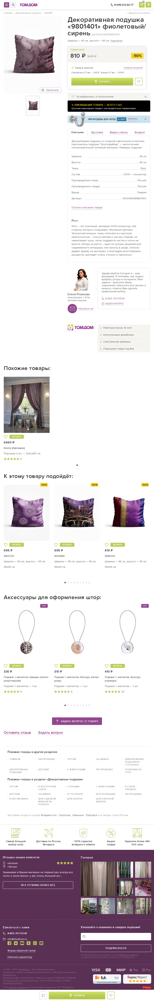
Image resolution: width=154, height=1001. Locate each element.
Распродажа (46, 759)
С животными (76, 769)
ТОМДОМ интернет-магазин (28, 4)
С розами (73, 786)
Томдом (14, 759)
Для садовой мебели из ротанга (47, 801)
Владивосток (49, 815)
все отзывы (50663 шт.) (38, 885)
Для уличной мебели (105, 800)
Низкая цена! (77, 49)
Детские (43, 769)
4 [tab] (74, 582)
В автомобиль (18, 798)
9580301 (110, 556)
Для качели (74, 798)
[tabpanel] (27, 418)
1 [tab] (77, 465)
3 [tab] (71, 582)
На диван (102, 759)
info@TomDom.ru (17, 939)
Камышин (78, 815)
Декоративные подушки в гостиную (134, 762)
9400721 (9, 556)
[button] (15, 405)
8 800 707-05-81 (115, 298)
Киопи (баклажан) (14, 448)
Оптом (71, 759)
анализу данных (17, 987)
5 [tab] (77, 582)
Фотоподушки (106, 794)
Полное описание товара (87, 207)
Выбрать (132, 118)
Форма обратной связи (22, 950)
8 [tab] (86, 582)
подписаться (116, 948)
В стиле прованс (131, 788)
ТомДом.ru (24, 969)
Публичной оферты (128, 955)
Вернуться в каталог (139, 13)
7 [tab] (83, 582)
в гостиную (75, 794)
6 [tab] (80, 582)
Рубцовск (91, 815)
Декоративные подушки (18, 771)
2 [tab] (68, 582)
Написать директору (20, 957)
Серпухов (64, 815)
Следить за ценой (133, 67)
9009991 (59, 556)
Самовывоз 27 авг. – (85, 72)
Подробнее (116, 40)
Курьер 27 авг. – (112, 72)
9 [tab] (89, 582)
